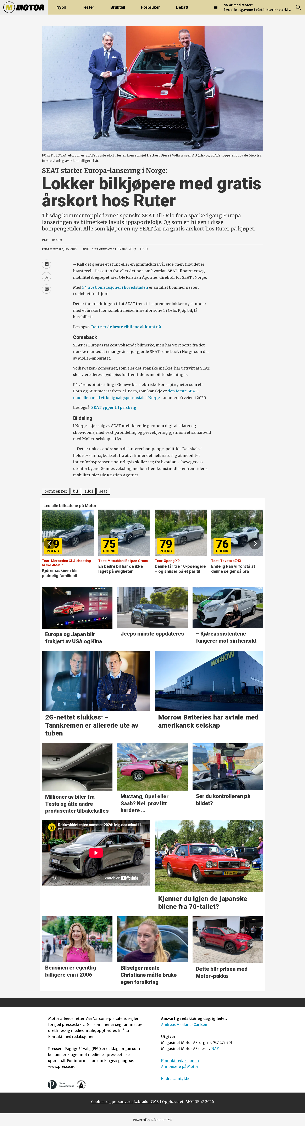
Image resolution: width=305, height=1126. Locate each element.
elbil (88, 491)
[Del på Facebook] (46, 264)
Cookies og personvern (112, 1101)
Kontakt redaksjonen (180, 1060)
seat (103, 491)
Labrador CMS (146, 1101)
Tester (88, 7)
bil (75, 491)
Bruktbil (117, 7)
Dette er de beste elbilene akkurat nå (126, 326)
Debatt (182, 7)
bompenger (56, 491)
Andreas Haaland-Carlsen (184, 1024)
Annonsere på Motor (179, 1066)
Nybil (61, 7)
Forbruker (150, 7)
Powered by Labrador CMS (152, 1120)
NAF (215, 1048)
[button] (50, 543)
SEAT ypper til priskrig (113, 407)
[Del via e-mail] (46, 289)
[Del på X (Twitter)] (46, 276)
